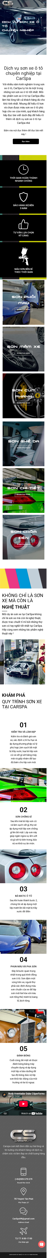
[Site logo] (8, 3)
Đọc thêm (26, 141)
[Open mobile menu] (43, 3)
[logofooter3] (23, 1136)
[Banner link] (23, 302)
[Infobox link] (23, 1176)
